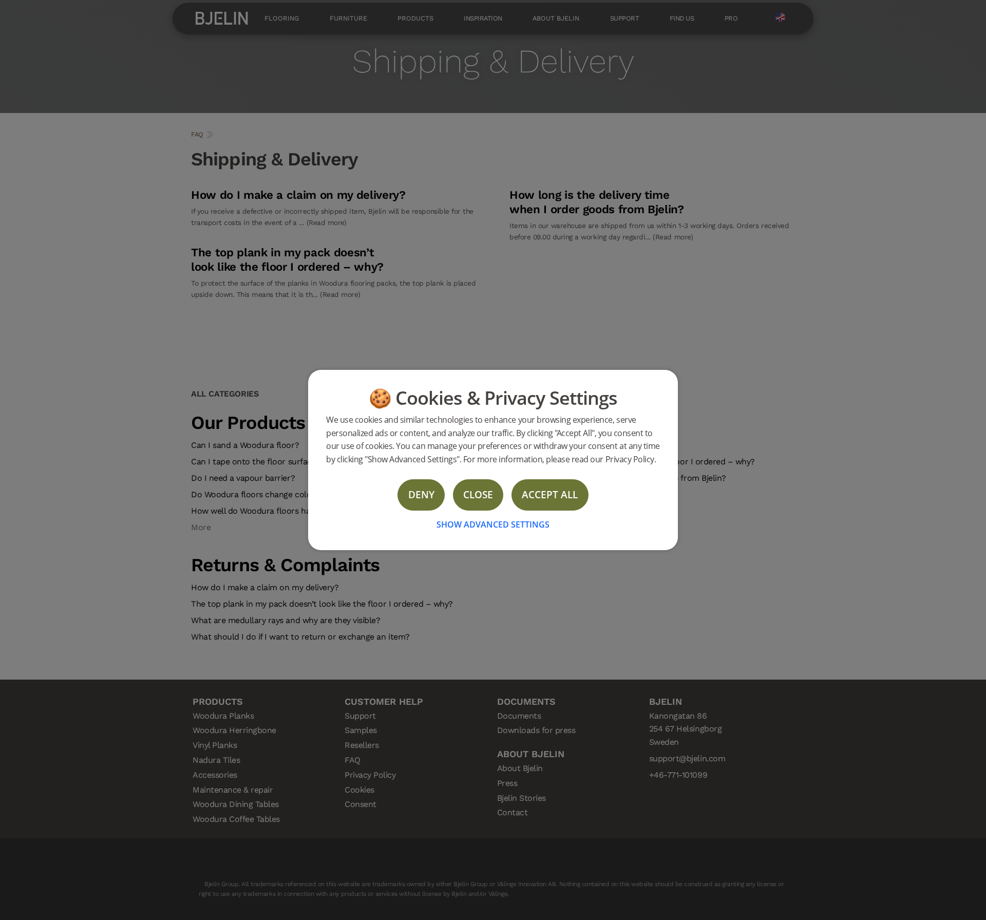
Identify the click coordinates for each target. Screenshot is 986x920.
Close (478, 494)
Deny (421, 494)
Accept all (550, 494)
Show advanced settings (493, 524)
